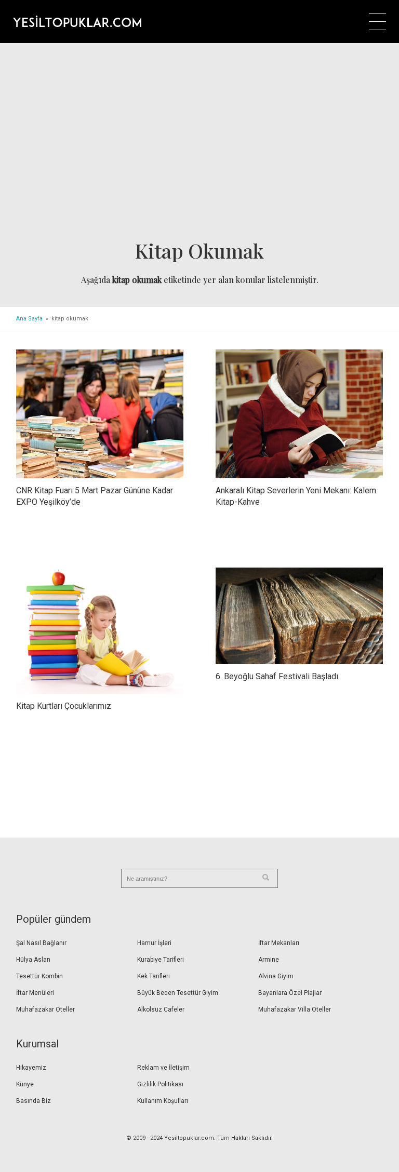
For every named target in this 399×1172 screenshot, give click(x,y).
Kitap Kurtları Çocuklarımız (63, 706)
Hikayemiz (31, 1067)
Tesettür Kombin (39, 976)
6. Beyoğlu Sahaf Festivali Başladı (277, 676)
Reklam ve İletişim (163, 1067)
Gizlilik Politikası (160, 1084)
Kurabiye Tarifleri (160, 959)
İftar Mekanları (278, 943)
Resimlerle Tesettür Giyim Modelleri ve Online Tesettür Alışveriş (77, 21)
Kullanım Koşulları (162, 1100)
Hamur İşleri (154, 943)
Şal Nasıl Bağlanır (41, 943)
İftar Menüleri (35, 992)
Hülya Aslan (33, 959)
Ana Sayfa (29, 318)
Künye (25, 1084)
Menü (377, 21)
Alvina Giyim (276, 976)
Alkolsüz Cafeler (160, 1009)
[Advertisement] (199, 145)
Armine (268, 959)
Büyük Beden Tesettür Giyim (177, 992)
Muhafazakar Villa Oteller (294, 1009)
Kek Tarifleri (153, 976)
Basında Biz (33, 1100)
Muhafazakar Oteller (45, 1009)
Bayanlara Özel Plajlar (290, 992)
